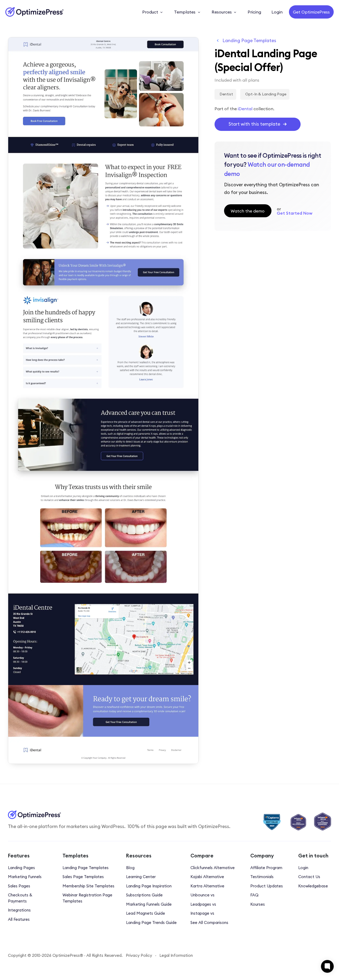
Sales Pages (19, 885)
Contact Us (309, 876)
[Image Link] (34, 12)
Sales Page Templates (83, 876)
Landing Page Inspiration (149, 885)
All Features (19, 919)
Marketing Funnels (25, 876)
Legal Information (176, 955)
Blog (130, 867)
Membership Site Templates (88, 885)
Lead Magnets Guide (145, 913)
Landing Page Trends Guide (151, 922)
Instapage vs (202, 913)
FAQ (254, 894)
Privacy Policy (139, 955)
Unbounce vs (202, 894)
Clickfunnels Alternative (212, 867)
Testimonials (262, 876)
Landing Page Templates (249, 40)
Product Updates (266, 885)
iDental (245, 108)
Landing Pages (21, 867)
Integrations (19, 910)
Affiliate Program (266, 867)
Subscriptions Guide (144, 894)
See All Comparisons (209, 922)
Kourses (257, 904)
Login (303, 867)
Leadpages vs (203, 904)
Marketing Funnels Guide (149, 904)
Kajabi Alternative (207, 876)
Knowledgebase (313, 885)
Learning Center (141, 876)
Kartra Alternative (207, 885)
